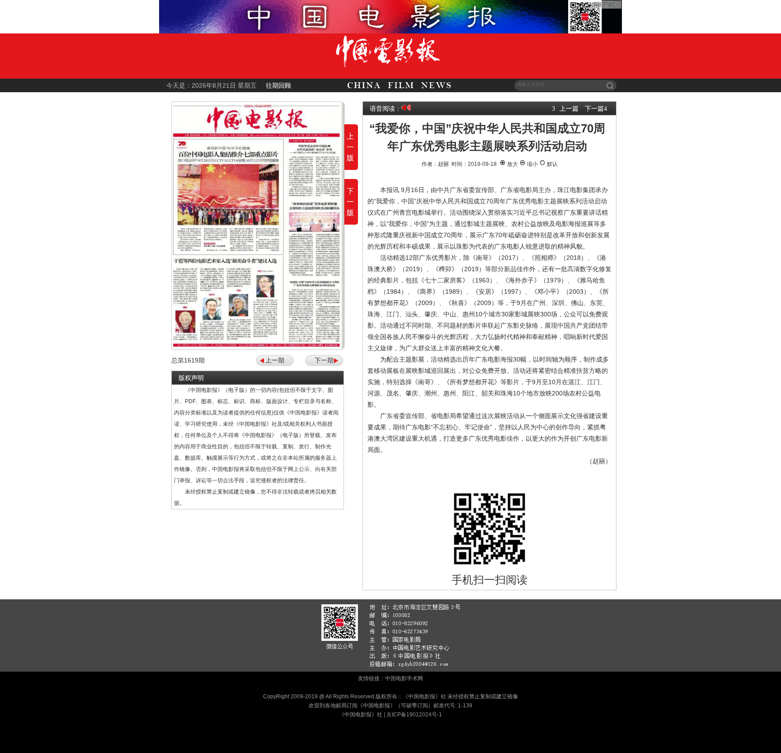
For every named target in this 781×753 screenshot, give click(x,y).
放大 (512, 164)
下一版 (350, 201)
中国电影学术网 (404, 678)
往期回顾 (278, 85)
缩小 (532, 164)
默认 (552, 164)
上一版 (350, 147)
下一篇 (594, 108)
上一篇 (569, 108)
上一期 (274, 360)
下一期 (324, 360)
